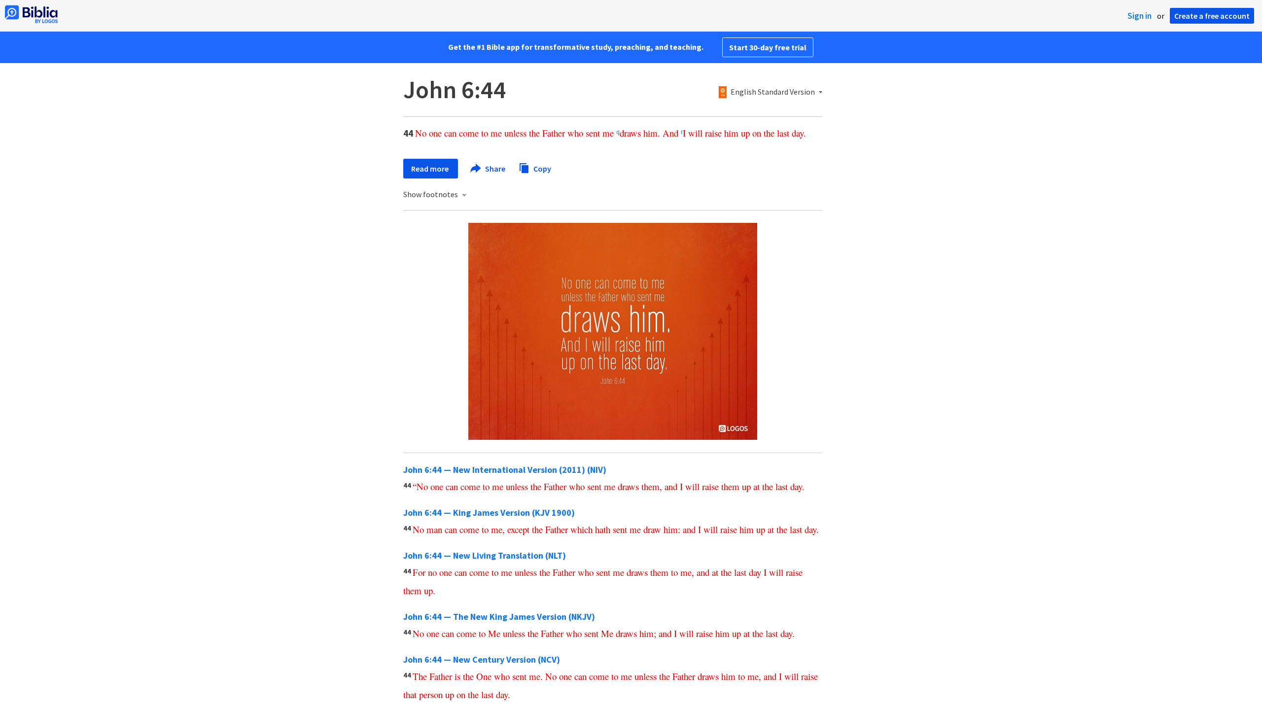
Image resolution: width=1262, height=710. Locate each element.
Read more (430, 169)
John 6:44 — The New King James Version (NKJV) (499, 616)
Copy (541, 168)
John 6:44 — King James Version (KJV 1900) (489, 512)
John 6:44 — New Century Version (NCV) (481, 659)
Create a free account (1212, 16)
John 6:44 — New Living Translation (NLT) (484, 555)
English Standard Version (773, 92)
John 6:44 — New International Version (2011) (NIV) (504, 469)
